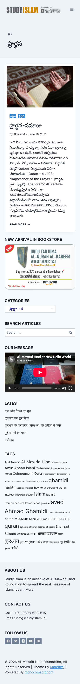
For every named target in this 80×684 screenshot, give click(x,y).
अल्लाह (41, 533)
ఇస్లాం (13, 116)
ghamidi (58, 480)
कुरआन (12, 541)
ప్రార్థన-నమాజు (26, 125)
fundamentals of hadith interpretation (29, 481)
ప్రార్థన (21, 116)
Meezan (21, 518)
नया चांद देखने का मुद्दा (18, 411)
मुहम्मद (56, 542)
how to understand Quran (50, 487)
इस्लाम (52, 533)
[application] (40, 372)
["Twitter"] (15, 641)
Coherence (44, 468)
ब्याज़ (45, 541)
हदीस (67, 541)
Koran (9, 519)
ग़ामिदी (14, 548)
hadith (10, 487)
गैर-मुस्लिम (30, 541)
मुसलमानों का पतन (16, 433)
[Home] (9, 34)
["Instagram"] (23, 641)
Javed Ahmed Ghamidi (59, 512)
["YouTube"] (30, 641)
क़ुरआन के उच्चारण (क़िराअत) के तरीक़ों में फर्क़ (33, 425)
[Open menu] (71, 10)
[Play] (10, 388)
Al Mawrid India (59, 462)
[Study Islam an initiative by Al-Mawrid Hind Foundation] (33, 9)
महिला (51, 542)
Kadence (57, 667)
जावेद (39, 542)
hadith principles (25, 488)
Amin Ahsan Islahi (20, 468)
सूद (61, 541)
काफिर (60, 534)
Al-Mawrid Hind (35, 461)
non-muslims (59, 518)
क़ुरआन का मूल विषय (17, 418)
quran (12, 526)
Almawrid (19, 134)
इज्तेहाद (9, 440)
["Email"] (38, 641)
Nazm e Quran (38, 518)
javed (44, 503)
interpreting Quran (24, 495)
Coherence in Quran (28, 473)
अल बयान (31, 533)
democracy (50, 474)
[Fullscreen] (70, 388)
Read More (20, 224)
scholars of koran (28, 527)
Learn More (24, 589)
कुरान (22, 542)
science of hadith (46, 527)
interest (9, 494)
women (21, 533)
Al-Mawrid (12, 462)
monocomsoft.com (38, 672)
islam (39, 494)
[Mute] (64, 388)
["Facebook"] (8, 641)
